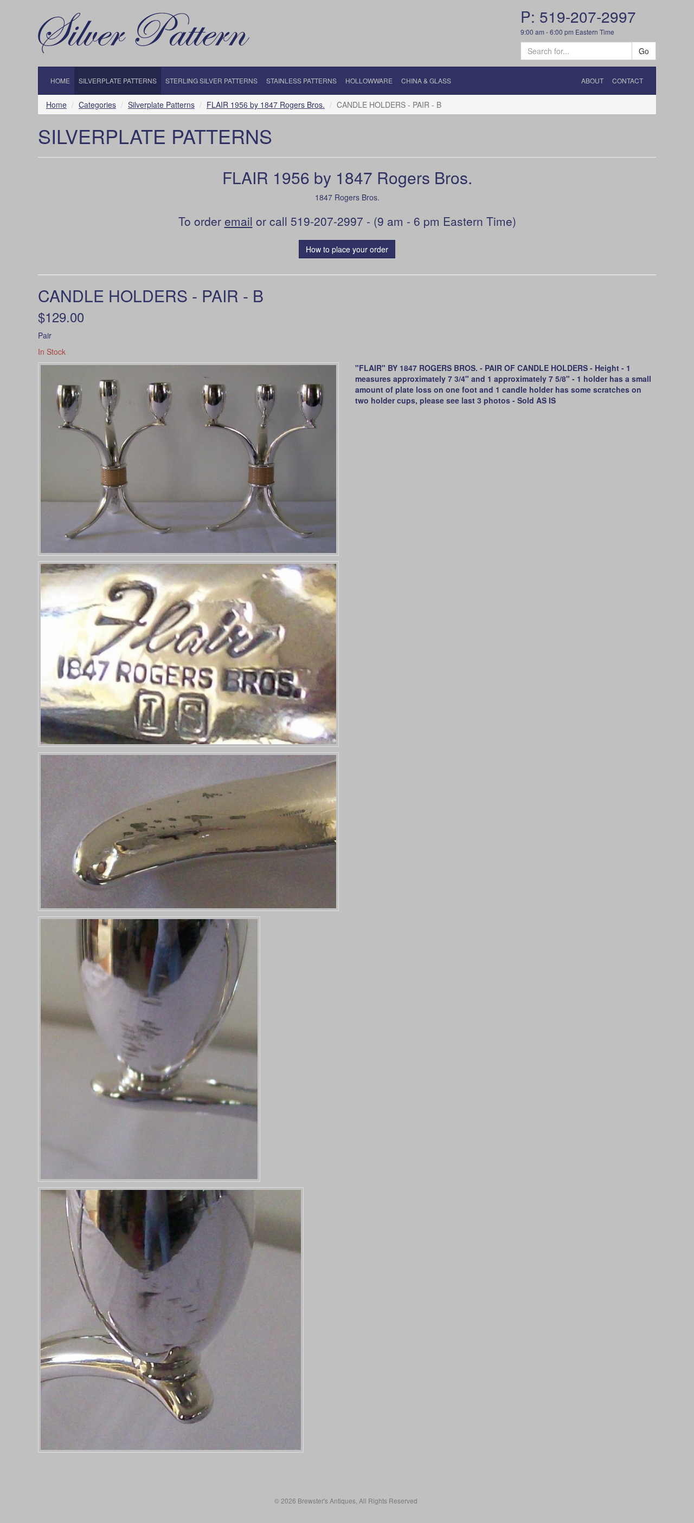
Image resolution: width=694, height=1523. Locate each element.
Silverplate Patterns (161, 104)
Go (644, 50)
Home (56, 104)
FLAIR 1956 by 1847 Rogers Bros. (266, 104)
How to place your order (347, 249)
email (238, 221)
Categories (97, 104)
